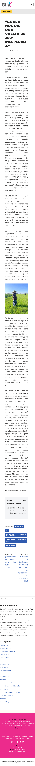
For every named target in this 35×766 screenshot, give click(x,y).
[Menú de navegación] (31, 4)
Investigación (4, 654)
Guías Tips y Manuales (7, 651)
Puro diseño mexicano (13, 692)
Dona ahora (7, 11)
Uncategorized (5, 670)
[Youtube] (20, 742)
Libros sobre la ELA (7, 658)
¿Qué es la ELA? (5, 676)
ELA (7, 530)
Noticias (3, 661)
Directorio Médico (6, 695)
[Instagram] (12, 742)
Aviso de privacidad (17, 728)
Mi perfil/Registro (6, 702)
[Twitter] (23, 742)
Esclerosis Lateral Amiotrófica (16, 535)
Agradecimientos (6, 648)
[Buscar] (33, 598)
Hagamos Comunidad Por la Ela (16, 540)
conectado (11, 510)
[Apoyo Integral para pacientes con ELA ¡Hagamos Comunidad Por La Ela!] (7, 4)
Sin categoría (4, 664)
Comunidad (4, 689)
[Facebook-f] (14, 742)
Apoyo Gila (19, 526)
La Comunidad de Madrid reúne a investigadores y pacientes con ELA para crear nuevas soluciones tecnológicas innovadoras (17, 627)
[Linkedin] (17, 742)
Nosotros (3, 679)
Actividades (4, 645)
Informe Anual (10, 683)
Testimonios (10, 545)
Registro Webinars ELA (13, 686)
